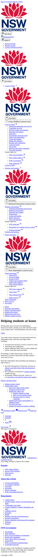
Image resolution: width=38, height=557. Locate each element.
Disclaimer (8, 488)
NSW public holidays (16, 282)
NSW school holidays (16, 284)
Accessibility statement (12, 485)
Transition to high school (17, 389)
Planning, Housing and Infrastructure (16, 516)
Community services (15, 128)
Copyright (8, 486)
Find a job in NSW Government (15, 539)
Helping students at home (21, 393)
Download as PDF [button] (8, 410)
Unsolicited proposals (12, 544)
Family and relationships (17, 137)
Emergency (12, 134)
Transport (8, 522)
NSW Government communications (16, 543)
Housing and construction (17, 143)
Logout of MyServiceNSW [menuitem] (13, 47)
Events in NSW (14, 279)
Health (7, 514)
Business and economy (16, 210)
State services (9, 473)
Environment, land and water (18, 135)
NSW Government (8, 528)
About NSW (13, 275)
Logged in (7, 40)
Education (8, 513)
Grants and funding (15, 139)
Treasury (7, 524)
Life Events (12, 146)
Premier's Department (12, 518)
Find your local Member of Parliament (17, 535)
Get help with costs (15, 404)
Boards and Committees (12, 537)
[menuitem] (10, 44)
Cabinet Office (9, 500)
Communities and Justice (13, 505)
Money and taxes (14, 218)
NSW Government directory (14, 492)
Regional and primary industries (19, 148)
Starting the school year (16, 391)
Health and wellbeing (16, 141)
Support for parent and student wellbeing (22, 406)
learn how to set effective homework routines (21, 377)
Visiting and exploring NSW (18, 281)
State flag (8, 475)
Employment (13, 214)
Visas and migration (15, 150)
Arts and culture (14, 277)
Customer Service (10, 511)
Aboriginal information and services (20, 126)
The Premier (9, 532)
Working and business (13, 207)
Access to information (12, 483)
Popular (4, 465)
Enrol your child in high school (19, 388)
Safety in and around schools (22, 395)
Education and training (16, 132)
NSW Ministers (10, 533)
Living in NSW (11, 124)
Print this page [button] (21, 410)
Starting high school (11, 386)
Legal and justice (14, 145)
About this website (8, 479)
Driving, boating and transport (18, 130)
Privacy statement (10, 490)
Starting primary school (12, 384)
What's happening (12, 273)
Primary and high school (8, 380)
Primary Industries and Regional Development (19, 520)
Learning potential (29, 371)
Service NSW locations (12, 471)
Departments (6, 496)
